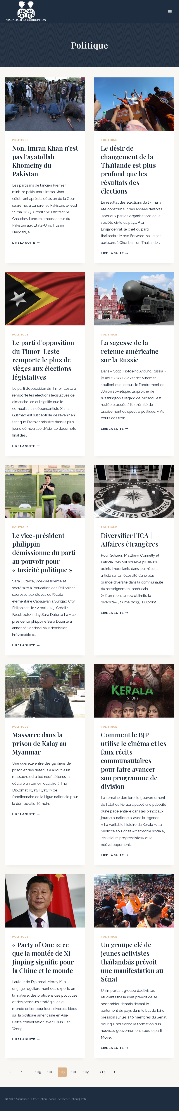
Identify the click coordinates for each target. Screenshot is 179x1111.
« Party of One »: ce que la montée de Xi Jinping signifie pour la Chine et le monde (43, 957)
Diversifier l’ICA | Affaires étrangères (129, 539)
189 (86, 1072)
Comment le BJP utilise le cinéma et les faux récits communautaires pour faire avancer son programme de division (133, 760)
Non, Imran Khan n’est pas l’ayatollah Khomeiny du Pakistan (45, 161)
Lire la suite (26, 242)
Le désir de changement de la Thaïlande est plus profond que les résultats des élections (128, 169)
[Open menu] (170, 11)
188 (74, 1072)
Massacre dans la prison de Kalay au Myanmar (39, 743)
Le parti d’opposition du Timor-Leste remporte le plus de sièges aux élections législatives (43, 359)
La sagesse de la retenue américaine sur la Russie (129, 351)
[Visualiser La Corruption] (26, 11)
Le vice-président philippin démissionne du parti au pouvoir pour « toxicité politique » (44, 552)
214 (102, 1072)
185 (38, 1072)
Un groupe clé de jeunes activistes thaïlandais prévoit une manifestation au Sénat (132, 961)
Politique (20, 139)
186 (50, 1072)
